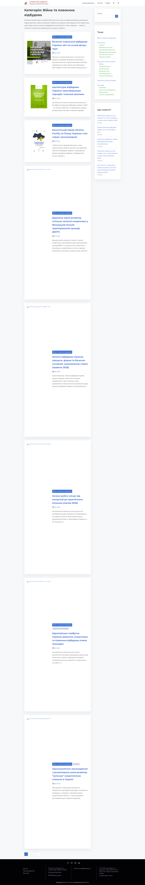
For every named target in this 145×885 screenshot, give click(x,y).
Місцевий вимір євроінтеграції (107, 52)
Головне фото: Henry (106, 875)
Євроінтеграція (103, 92)
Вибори (101, 64)
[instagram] (75, 863)
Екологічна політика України (106, 61)
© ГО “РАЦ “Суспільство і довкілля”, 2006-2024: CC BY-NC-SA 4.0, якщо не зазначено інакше (108, 870)
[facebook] (68, 863)
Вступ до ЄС (101, 43)
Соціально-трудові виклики (106, 94)
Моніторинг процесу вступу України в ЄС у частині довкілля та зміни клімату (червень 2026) (107, 118)
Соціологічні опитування (60, 628)
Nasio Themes (68, 882)
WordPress (85, 882)
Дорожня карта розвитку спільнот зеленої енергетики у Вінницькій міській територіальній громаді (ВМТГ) (70, 224)
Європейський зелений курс (107, 50)
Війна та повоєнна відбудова (62, 37)
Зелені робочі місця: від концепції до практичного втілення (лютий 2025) (67, 499)
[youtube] (71, 863)
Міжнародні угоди (104, 71)
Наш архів (100, 85)
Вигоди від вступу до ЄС (106, 47)
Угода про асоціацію (105, 57)
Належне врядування (105, 73)
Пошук (99, 13)
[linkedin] (79, 863)
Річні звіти (26, 873)
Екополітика (102, 87)
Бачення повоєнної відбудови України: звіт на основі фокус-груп (69, 45)
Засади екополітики (104, 66)
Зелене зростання (104, 68)
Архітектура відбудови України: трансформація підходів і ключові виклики (68, 91)
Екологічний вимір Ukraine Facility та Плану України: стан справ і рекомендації (70, 133)
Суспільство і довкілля (38, 2)
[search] (113, 3)
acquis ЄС (76, 764)
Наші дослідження (29, 871)
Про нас (25, 868)
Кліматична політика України (106, 80)
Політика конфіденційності (82, 868)
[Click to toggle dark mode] (118, 3)
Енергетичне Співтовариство (107, 90)
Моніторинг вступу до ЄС (106, 54)
